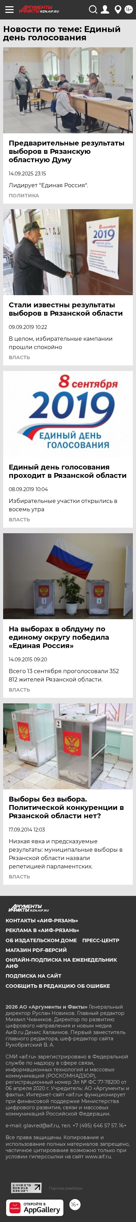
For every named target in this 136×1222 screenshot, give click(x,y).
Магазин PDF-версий (36, 950)
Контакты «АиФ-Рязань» (42, 920)
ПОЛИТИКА (24, 195)
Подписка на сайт (33, 976)
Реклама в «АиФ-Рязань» (42, 930)
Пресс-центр (100, 940)
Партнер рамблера (65, 1188)
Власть (19, 357)
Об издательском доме (41, 940)
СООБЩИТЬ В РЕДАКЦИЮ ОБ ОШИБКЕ (58, 986)
